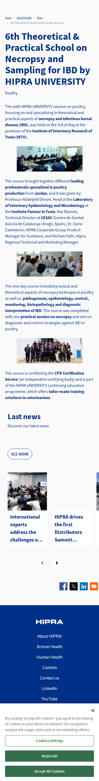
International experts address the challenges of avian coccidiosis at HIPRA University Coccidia (25, 529)
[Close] (92, 710)
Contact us (49, 678)
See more (20, 454)
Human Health (50, 657)
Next (57, 563)
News (39, 17)
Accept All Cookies (50, 771)
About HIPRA (49, 636)
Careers (49, 667)
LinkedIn (49, 688)
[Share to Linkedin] (84, 586)
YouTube (49, 699)
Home (8, 17)
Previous (42, 563)
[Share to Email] (94, 586)
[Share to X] (74, 586)
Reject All (49, 756)
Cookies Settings (49, 740)
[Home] (49, 622)
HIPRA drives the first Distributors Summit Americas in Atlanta (69, 529)
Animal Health (24, 17)
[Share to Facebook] (63, 586)
